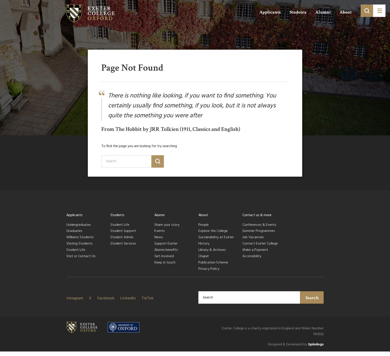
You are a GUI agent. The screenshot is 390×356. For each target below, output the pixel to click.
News (158, 237)
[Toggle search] (367, 11)
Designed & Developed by (296, 344)
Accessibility (251, 256)
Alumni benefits (166, 250)
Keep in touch (164, 263)
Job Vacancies (253, 237)
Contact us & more (257, 215)
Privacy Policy (208, 269)
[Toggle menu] (379, 11)
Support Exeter (166, 244)
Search (312, 298)
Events (159, 231)
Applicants (270, 12)
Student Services (123, 244)
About (345, 12)
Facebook (105, 298)
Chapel (203, 256)
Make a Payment (255, 250)
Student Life (75, 250)
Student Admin (121, 237)
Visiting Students (79, 244)
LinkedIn (128, 298)
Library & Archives (212, 250)
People (203, 225)
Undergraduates (78, 225)
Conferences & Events (259, 225)
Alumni (323, 12)
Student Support (123, 231)
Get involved (164, 256)
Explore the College (213, 231)
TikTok (147, 298)
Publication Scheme (213, 263)
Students (298, 12)
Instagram (74, 298)
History (203, 244)
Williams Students (80, 237)
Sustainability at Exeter (216, 237)
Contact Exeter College (260, 244)
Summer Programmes (258, 231)
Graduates (74, 231)
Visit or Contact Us (80, 256)
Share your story (166, 225)
